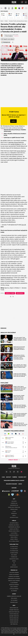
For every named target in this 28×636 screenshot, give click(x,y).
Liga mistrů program (14, 572)
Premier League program (14, 580)
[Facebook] (6, 471)
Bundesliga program (14, 584)
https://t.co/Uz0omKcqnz (8, 222)
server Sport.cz (21, 151)
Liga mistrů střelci (14, 522)
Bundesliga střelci (14, 535)
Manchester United (14, 558)
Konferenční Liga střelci (14, 527)
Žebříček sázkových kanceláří (14, 596)
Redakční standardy (11, 484)
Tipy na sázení (14, 600)
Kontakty (8, 477)
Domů (2, 21)
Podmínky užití (22, 477)
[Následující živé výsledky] (25, 16)
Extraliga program (14, 588)
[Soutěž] (22, 2)
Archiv (20, 484)
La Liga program (14, 582)
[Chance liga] (8, 433)
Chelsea (14, 565)
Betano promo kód (14, 607)
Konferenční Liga (14, 505)
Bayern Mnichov (14, 567)
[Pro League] (16, 433)
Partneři (14, 487)
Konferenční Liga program (14, 578)
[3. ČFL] (5, 433)
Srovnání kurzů (14, 602)
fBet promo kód (14, 624)
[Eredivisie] (12, 433)
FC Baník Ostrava (14, 552)
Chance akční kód (14, 622)
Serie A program (14, 586)
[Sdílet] (12, 42)
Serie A (14, 515)
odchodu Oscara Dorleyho (16, 142)
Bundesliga (14, 513)
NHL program (14, 590)
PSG (14, 562)
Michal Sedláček (8, 36)
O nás (3, 477)
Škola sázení (14, 598)
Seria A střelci (14, 537)
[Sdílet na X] (13, 296)
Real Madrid (14, 554)
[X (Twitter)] (10, 471)
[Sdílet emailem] (15, 296)
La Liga (14, 511)
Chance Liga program (14, 574)
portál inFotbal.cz (16, 144)
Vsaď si (13, 121)
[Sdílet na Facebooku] (10, 296)
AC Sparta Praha (14, 546)
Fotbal (6, 21)
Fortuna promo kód (14, 617)
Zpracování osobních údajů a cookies (14, 480)
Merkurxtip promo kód (14, 611)
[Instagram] (17, 471)
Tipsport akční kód (14, 620)
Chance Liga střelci (14, 529)
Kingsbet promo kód (14, 609)
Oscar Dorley (20, 293)
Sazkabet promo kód (14, 615)
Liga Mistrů (14, 501)
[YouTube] (21, 471)
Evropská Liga (14, 503)
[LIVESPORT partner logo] (15, 490)
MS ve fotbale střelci (14, 541)
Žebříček (14, 477)
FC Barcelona (14, 556)
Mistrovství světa (14, 517)
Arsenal (14, 560)
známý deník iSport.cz (15, 158)
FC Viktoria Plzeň (14, 550)
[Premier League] (19, 433)
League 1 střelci (14, 539)
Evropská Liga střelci (14, 525)
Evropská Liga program (14, 576)
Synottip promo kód (14, 613)
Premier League (14, 509)
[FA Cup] (23, 433)
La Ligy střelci (14, 533)
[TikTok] (14, 471)
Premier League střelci (14, 531)
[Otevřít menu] (26, 8)
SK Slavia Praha (14, 548)
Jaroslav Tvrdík (10, 293)
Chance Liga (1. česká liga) (14, 507)
